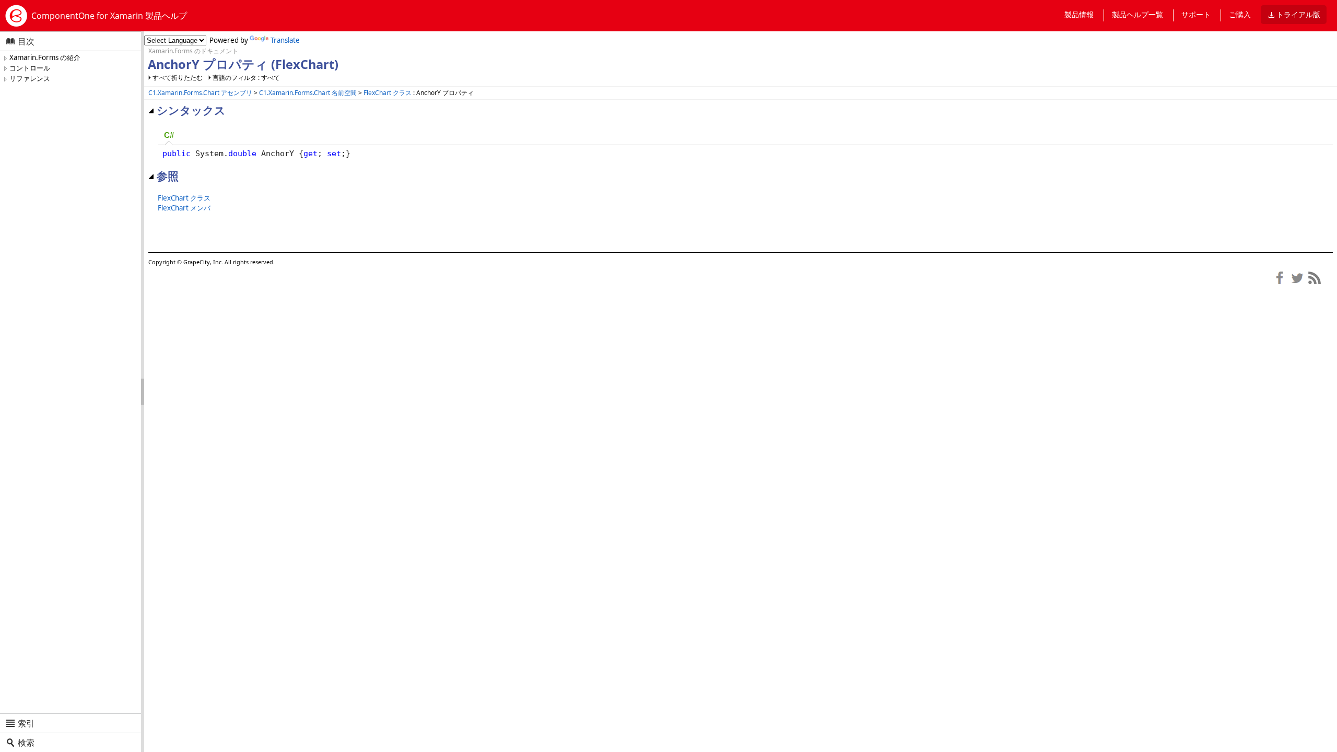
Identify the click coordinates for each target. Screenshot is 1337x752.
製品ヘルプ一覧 (1137, 14)
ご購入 (1240, 14)
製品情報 (1079, 14)
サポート (1196, 14)
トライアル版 (1298, 14)
